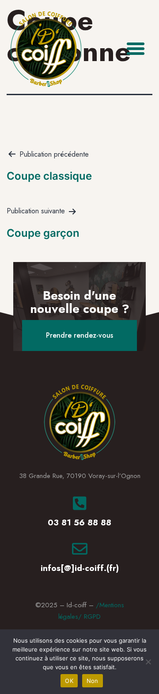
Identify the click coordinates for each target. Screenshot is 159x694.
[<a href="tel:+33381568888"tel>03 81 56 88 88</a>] (79, 503)
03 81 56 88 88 (79, 522)
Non (92, 680)
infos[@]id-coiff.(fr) (80, 568)
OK (69, 680)
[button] (135, 48)
